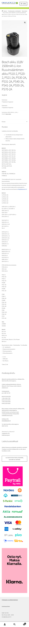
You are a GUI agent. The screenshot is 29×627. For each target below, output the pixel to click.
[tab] (14, 121)
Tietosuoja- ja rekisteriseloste (10, 600)
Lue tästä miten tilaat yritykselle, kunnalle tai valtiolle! (15, 458)
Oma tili (5, 624)
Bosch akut (24, 11)
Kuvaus (3, 121)
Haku (14, 624)
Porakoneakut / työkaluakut (14, 11)
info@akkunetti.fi (22, 189)
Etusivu (5, 11)
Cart (22, 623)
